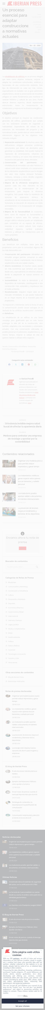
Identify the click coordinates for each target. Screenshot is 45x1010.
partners (16, 958)
